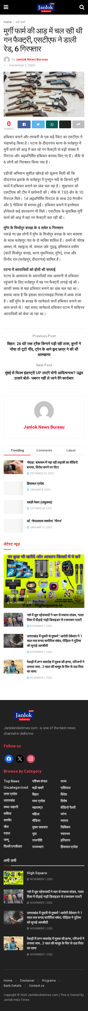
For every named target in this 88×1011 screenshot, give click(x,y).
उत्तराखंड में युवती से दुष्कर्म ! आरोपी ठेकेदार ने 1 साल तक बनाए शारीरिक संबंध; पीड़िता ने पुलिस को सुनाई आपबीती (54, 641)
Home (8, 22)
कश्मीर (7, 820)
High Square (17, 596)
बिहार (35, 794)
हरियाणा (65, 840)
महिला (35, 814)
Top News (12, 781)
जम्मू (6, 840)
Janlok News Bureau (32, 59)
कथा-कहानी (11, 807)
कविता (7, 813)
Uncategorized (16, 787)
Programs (49, 980)
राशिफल (65, 788)
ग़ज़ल (7, 833)
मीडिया (36, 820)
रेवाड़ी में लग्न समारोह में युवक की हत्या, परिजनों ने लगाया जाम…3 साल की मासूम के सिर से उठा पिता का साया (55, 666)
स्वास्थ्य (65, 834)
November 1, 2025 (21, 602)
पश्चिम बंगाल (39, 781)
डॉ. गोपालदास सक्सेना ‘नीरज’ (44, 521)
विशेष (64, 801)
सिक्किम (65, 827)
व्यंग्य (63, 814)
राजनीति (37, 840)
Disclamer (27, 980)
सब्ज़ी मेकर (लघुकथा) (39, 502)
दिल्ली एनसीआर (13, 846)
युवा (34, 834)
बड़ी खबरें (20, 22)
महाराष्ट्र (37, 807)
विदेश (64, 794)
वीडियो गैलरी (68, 807)
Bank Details (12, 985)
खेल (6, 827)
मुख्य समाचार (40, 827)
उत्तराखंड (9, 800)
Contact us (36, 985)
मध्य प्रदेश (38, 801)
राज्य (63, 781)
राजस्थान (38, 847)
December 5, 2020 (22, 65)
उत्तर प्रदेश (10, 794)
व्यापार (64, 820)
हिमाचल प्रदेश (35, 483)
